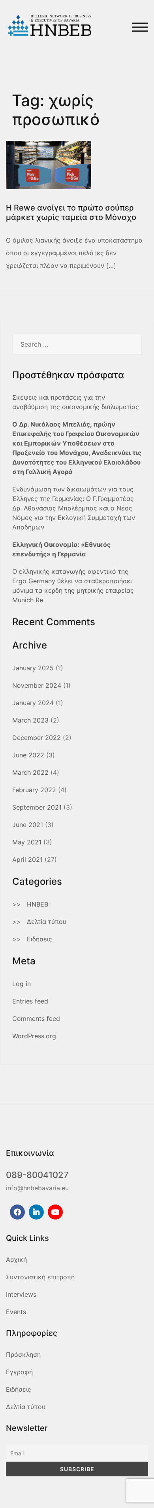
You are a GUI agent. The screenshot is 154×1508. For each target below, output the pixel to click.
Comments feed (36, 1018)
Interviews (21, 1294)
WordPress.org (34, 1036)
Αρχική (16, 1259)
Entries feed (30, 1001)
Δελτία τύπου (46, 922)
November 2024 (36, 685)
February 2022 (34, 790)
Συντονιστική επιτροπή (40, 1277)
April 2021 (27, 859)
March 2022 (30, 772)
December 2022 (36, 738)
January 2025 (33, 668)
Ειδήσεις (39, 939)
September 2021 (37, 807)
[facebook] (17, 1212)
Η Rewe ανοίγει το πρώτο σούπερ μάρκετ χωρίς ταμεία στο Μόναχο (71, 212)
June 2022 (28, 755)
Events (16, 1312)
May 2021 (26, 842)
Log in (21, 984)
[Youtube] (55, 1212)
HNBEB (37, 904)
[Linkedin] (36, 1212)
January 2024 (33, 703)
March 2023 (30, 720)
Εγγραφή (19, 1372)
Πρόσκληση (23, 1354)
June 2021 (27, 825)
